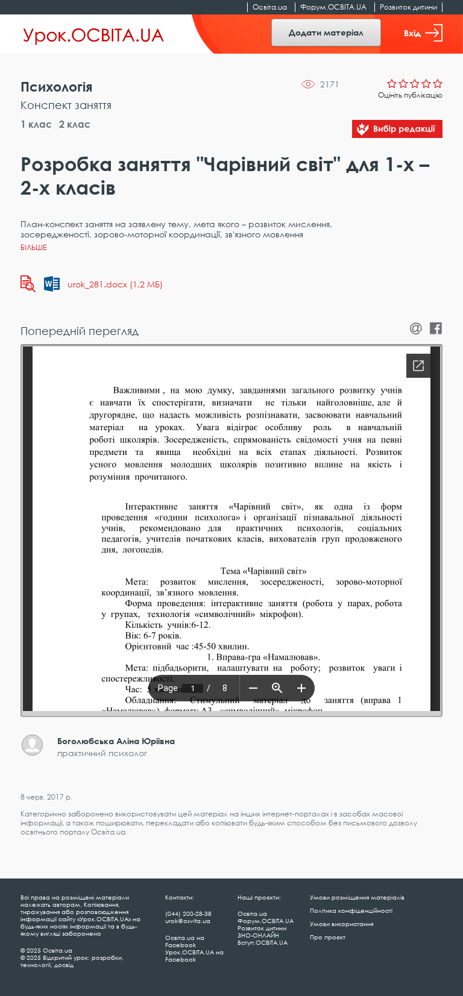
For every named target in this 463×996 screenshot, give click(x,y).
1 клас (36, 124)
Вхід (412, 33)
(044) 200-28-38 (188, 913)
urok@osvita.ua (187, 920)
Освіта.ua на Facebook (184, 941)
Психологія (56, 86)
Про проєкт (327, 937)
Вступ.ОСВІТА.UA (263, 942)
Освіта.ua (270, 6)
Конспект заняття (66, 104)
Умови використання (341, 923)
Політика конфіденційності (351, 910)
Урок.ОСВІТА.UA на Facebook (194, 955)
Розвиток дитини (408, 6)
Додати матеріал (326, 32)
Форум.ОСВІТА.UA (333, 6)
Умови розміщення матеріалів (357, 897)
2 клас (74, 124)
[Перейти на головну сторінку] (93, 34)
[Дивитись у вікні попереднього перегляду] (28, 283)
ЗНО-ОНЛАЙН (258, 935)
